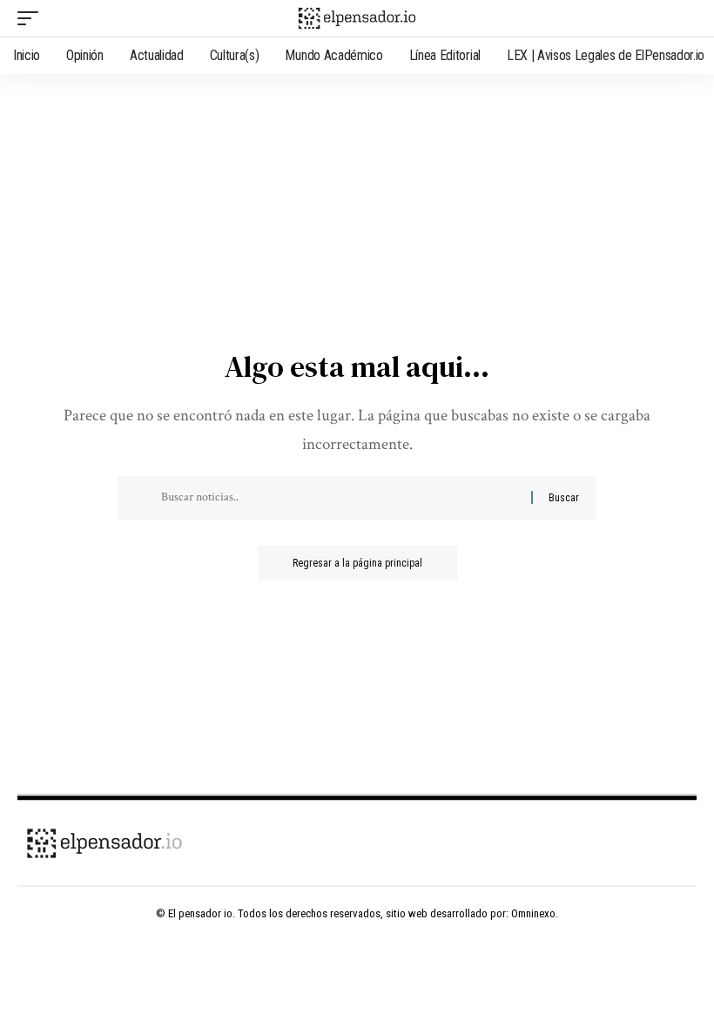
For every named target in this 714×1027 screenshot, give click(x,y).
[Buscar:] (339, 498)
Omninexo (533, 913)
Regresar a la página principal (357, 563)
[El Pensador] (356, 18)
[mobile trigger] (32, 18)
